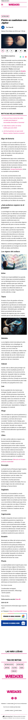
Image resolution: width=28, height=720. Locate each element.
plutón (14, 667)
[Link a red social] (12, 698)
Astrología (5, 16)
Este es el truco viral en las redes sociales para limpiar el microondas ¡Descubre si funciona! (13, 120)
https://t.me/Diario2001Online (18, 611)
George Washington (16, 169)
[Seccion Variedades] (14, 677)
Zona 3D (14, 671)
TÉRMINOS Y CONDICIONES (7, 703)
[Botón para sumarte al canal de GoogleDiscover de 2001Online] (14, 616)
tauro (21, 667)
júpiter (7, 667)
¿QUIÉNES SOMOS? (9, 710)
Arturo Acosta (9, 664)
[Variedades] (14, 5)
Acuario (23, 71)
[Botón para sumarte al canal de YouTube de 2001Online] (26, 57)
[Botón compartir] (2, 50)
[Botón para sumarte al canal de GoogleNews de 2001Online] (14, 623)
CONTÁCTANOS (18, 710)
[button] (7, 50)
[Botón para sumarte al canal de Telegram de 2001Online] (23, 57)
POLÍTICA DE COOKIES (8, 707)
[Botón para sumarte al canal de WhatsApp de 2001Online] (20, 57)
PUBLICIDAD (17, 707)
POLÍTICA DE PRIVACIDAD (21, 703)
